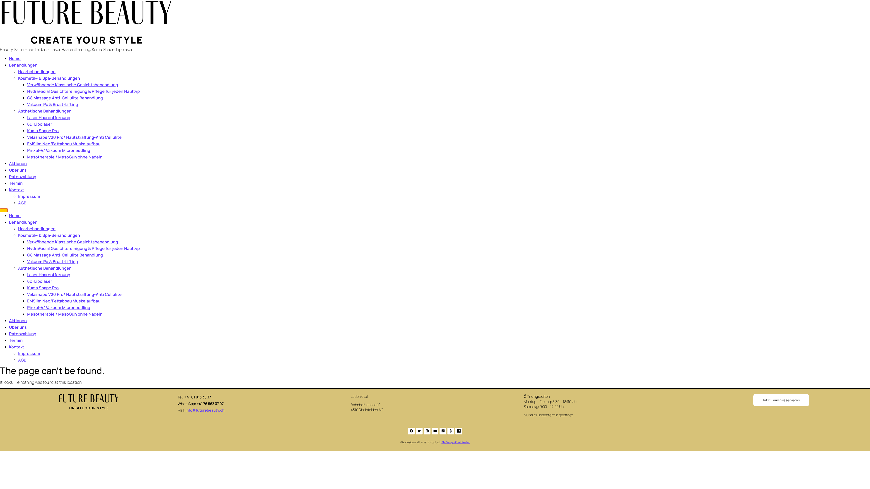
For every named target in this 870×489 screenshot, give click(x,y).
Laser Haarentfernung (48, 117)
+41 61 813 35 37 (198, 397)
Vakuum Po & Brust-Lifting (52, 104)
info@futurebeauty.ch (205, 410)
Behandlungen (23, 65)
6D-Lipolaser (39, 124)
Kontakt (16, 189)
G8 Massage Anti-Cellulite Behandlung (65, 98)
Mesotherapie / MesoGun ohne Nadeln (64, 157)
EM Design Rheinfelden (456, 442)
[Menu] (4, 210)
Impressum (29, 196)
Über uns (18, 170)
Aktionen (18, 163)
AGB (22, 203)
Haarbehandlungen (37, 71)
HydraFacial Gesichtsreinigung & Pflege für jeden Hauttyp (83, 91)
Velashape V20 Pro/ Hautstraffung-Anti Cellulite (74, 137)
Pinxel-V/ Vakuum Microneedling (58, 150)
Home (15, 58)
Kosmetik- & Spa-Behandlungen (49, 78)
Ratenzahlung (22, 176)
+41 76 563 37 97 (210, 403)
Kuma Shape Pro (43, 130)
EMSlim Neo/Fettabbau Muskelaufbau (63, 143)
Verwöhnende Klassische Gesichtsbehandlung (72, 84)
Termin (16, 183)
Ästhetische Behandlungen (45, 111)
